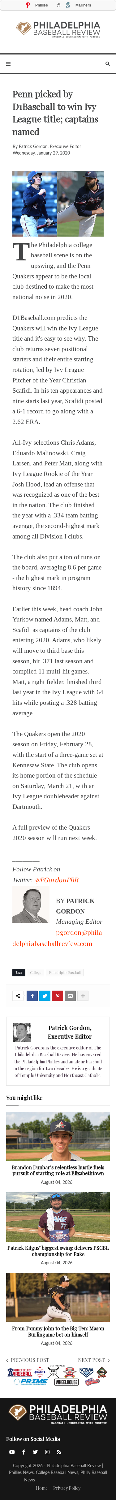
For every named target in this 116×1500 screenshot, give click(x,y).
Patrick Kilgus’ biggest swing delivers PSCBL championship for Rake (58, 1251)
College (35, 972)
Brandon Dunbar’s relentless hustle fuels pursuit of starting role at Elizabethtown (58, 1170)
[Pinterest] (57, 996)
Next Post (91, 1360)
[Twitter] (44, 996)
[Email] (70, 996)
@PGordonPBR (56, 879)
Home (42, 1488)
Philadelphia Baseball (65, 972)
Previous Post (30, 1360)
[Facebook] (32, 996)
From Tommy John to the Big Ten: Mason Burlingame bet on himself (58, 1331)
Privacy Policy (66, 1488)
